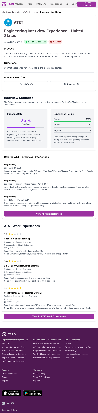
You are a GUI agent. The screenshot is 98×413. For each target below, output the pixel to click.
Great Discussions (9, 373)
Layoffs (68, 343)
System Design (71, 350)
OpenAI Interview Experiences (46, 343)
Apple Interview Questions (13, 358)
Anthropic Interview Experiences (47, 347)
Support (36, 381)
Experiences (33, 12)
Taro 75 (5, 343)
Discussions (56, 4)
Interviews (41, 4)
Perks (4, 377)
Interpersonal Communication (77, 354)
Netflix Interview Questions (13, 361)
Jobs (29, 4)
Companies (16, 12)
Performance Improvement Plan (78, 347)
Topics (5, 381)
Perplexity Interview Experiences (47, 350)
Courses (19, 4)
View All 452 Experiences (49, 214)
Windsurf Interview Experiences (46, 354)
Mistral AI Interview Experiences (46, 358)
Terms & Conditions (41, 377)
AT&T (25, 12)
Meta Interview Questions (12, 350)
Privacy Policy (39, 373)
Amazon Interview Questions (14, 354)
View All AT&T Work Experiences (49, 316)
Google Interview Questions (13, 347)
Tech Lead (69, 358)
